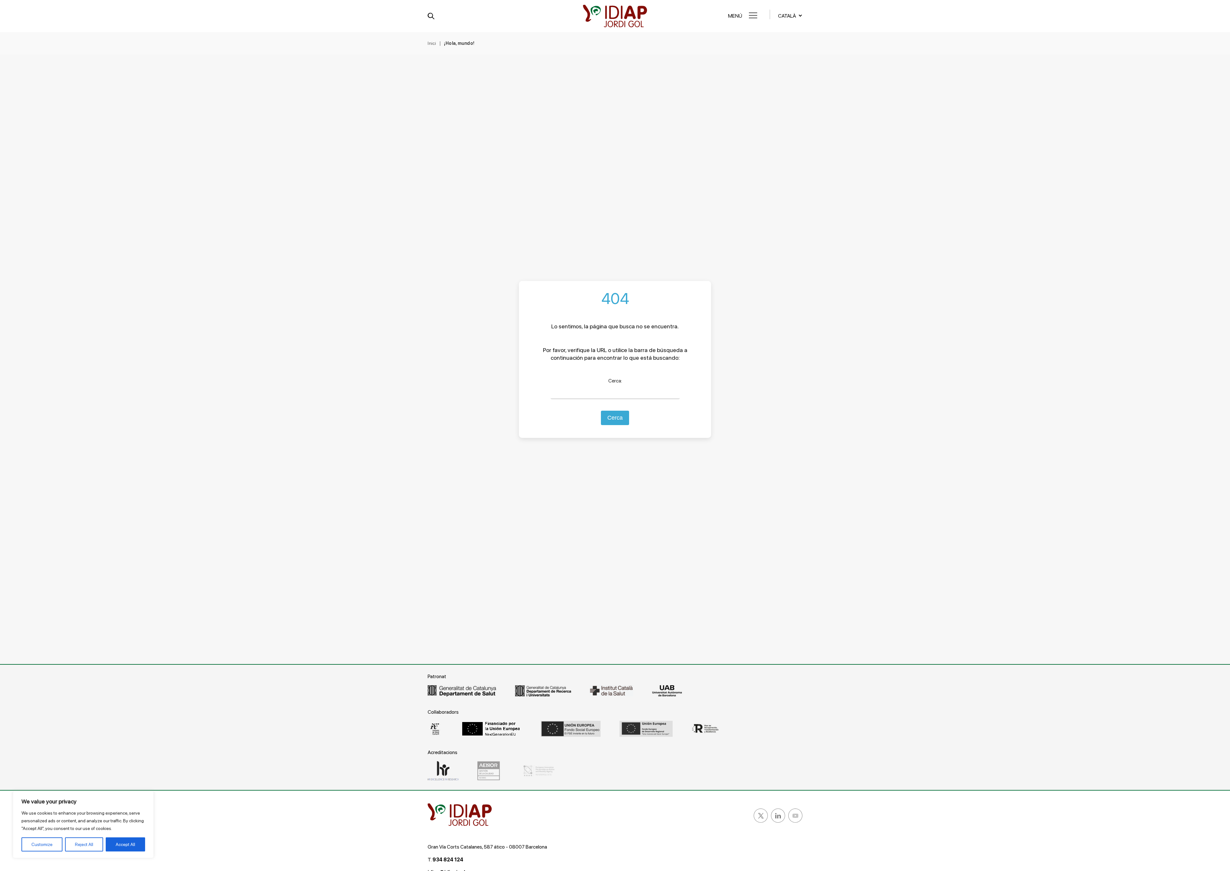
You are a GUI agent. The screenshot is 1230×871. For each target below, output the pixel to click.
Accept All (125, 844)
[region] (83, 824)
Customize (42, 844)
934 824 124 (447, 860)
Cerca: (615, 381)
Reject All (84, 844)
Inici (432, 43)
